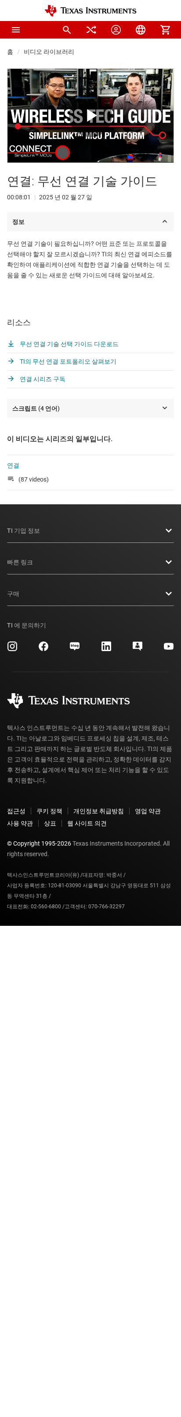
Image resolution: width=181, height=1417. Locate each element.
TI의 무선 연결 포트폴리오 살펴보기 (67, 361)
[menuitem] (66, 30)
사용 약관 (20, 823)
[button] (16, 30)
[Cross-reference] (91, 30)
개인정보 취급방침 (98, 811)
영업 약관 (148, 811)
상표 (50, 823)
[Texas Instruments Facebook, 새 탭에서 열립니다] (43, 649)
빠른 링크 (20, 562)
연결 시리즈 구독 (41, 379)
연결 (13, 465)
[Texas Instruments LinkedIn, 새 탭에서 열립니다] (106, 649)
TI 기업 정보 (23, 530)
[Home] (90, 11)
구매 (13, 593)
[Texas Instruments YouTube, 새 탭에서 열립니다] (168, 649)
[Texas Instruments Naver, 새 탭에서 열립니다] (74, 649)
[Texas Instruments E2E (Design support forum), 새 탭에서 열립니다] (137, 649)
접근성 (16, 811)
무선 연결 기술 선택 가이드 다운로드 (68, 343)
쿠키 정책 (49, 811)
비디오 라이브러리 (49, 51)
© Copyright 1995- (39, 843)
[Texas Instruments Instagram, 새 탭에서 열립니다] (12, 649)
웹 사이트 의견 (87, 823)
